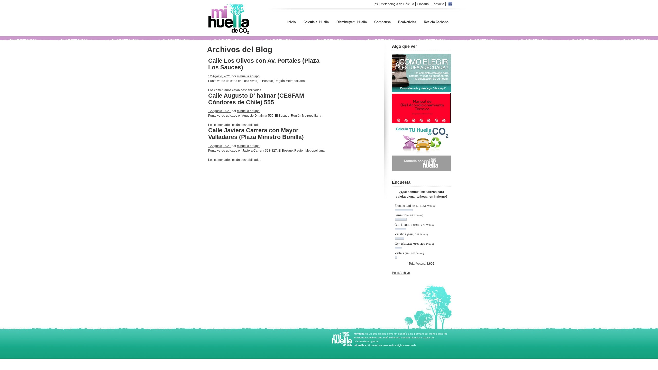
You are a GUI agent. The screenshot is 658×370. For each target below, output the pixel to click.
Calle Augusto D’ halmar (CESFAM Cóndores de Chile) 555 (256, 99)
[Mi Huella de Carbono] (229, 33)
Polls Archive (401, 273)
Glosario (423, 4)
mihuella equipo (248, 76)
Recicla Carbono (436, 22)
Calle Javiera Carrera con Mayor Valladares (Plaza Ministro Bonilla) (256, 133)
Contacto (438, 4)
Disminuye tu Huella (351, 22)
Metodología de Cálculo (397, 4)
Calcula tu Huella (316, 22)
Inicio (291, 22)
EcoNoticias (407, 22)
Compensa (382, 22)
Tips (375, 4)
